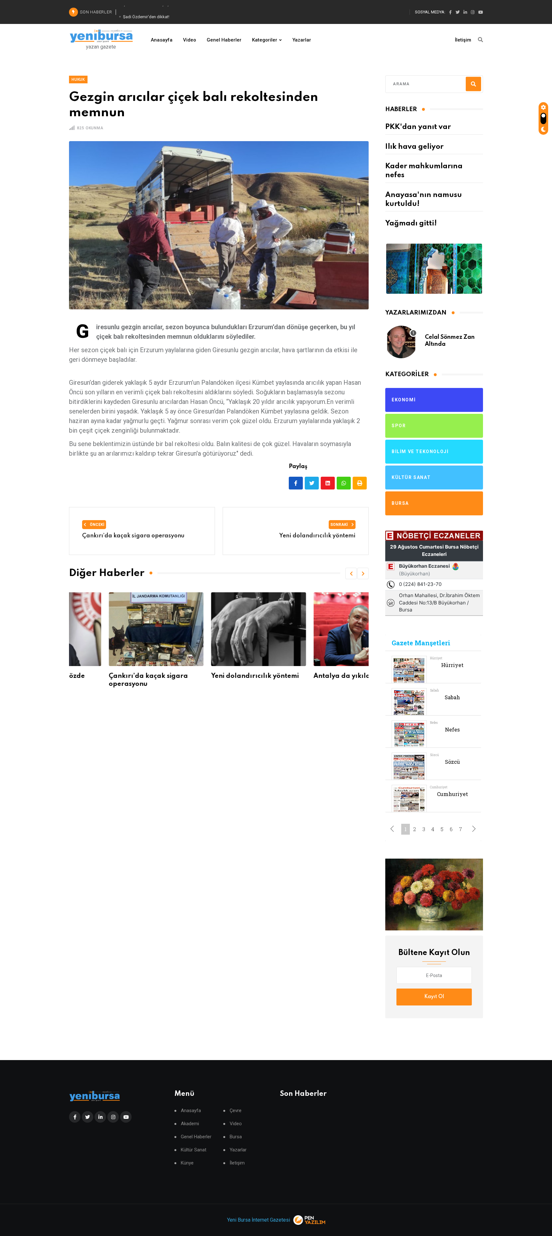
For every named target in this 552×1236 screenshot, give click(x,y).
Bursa (236, 1136)
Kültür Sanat (193, 1150)
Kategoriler (264, 40)
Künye (187, 1163)
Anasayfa (161, 40)
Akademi (190, 1123)
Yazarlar (301, 40)
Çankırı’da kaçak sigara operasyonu (133, 536)
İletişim (463, 40)
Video (189, 40)
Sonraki (339, 524)
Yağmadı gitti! (411, 223)
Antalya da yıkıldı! (304, 676)
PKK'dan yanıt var (418, 127)
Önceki (96, 524)
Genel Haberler (224, 40)
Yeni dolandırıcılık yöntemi (215, 676)
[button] (351, 573)
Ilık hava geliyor (414, 146)
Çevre (235, 1110)
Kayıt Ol (434, 996)
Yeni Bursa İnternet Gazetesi (258, 1220)
